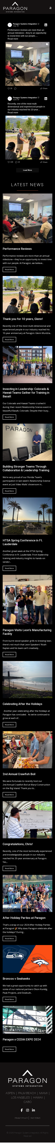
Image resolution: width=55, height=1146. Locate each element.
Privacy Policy (21, 1118)
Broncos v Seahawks (16, 978)
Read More (9, 269)
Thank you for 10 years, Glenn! (23, 319)
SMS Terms (35, 1118)
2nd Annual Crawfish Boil (19, 774)
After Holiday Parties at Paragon (24, 917)
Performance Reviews (17, 248)
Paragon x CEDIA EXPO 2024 (22, 1039)
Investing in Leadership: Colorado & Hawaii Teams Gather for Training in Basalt (26, 392)
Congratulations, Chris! (18, 844)
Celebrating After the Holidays (22, 704)
